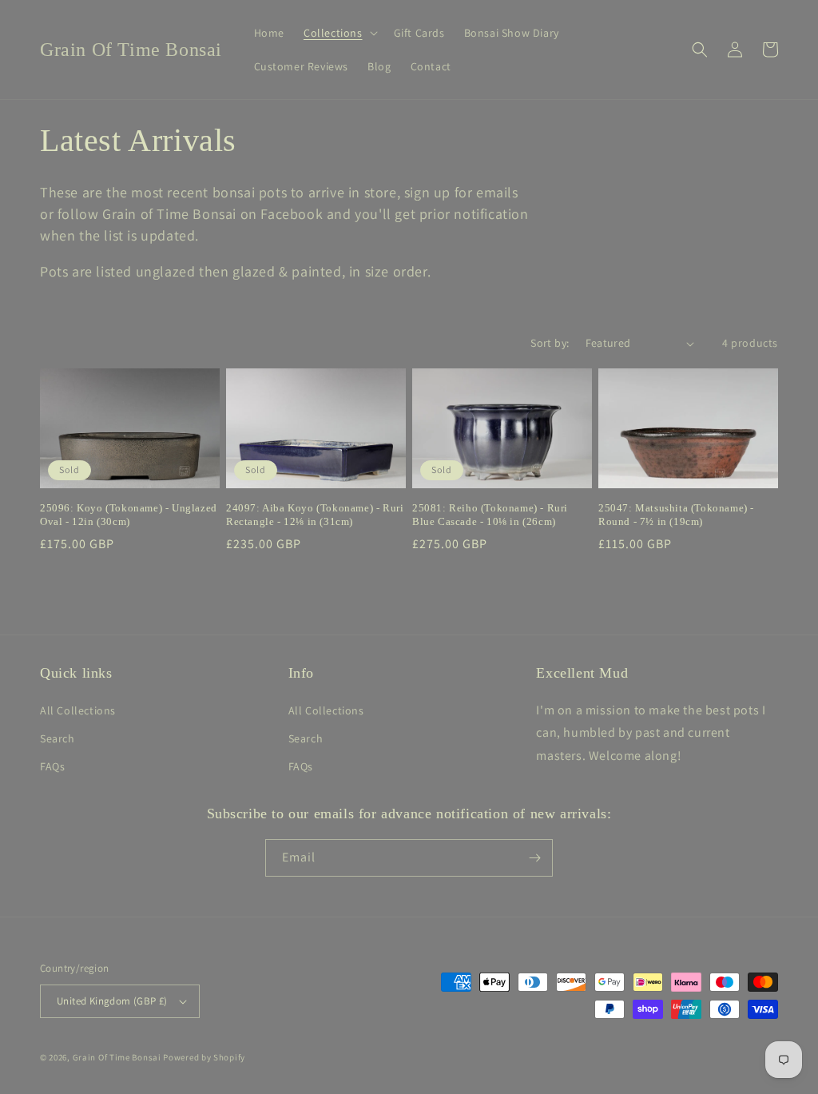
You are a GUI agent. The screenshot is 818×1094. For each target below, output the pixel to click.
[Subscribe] (534, 858)
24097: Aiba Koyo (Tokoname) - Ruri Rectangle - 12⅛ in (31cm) (314, 514)
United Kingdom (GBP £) (112, 1001)
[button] (339, 33)
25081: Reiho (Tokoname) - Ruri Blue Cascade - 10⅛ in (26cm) (490, 514)
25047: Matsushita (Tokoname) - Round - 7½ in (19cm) (676, 514)
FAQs (52, 766)
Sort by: (549, 343)
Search (57, 738)
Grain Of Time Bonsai (117, 1057)
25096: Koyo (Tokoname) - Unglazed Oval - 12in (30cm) (128, 514)
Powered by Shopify (204, 1057)
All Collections (78, 710)
